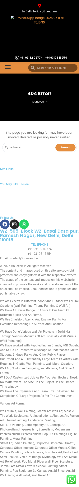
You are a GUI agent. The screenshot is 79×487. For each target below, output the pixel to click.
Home (5, 173)
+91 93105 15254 (56, 58)
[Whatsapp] (24, 224)
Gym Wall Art (10, 188)
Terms (5, 177)
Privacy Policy (60, 173)
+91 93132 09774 (31, 58)
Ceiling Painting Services (39, 206)
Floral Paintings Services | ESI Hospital (27, 202)
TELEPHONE (39, 244)
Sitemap (38, 173)
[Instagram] (14, 224)
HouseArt (37, 102)
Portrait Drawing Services (43, 188)
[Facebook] (5, 224)
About (21, 173)
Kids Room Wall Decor (42, 192)
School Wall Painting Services (49, 197)
